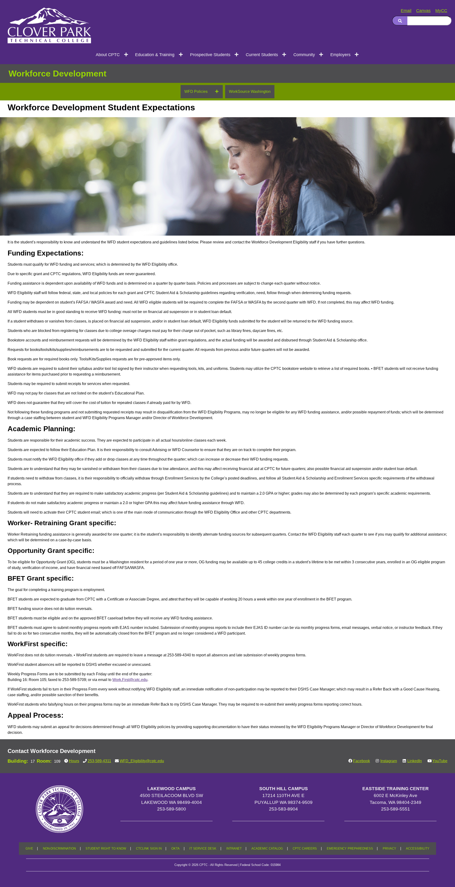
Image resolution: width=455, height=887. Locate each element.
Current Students (262, 54)
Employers (340, 54)
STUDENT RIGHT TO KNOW (106, 848)
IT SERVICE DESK (202, 848)
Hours (74, 761)
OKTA (175, 848)
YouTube (439, 761)
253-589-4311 (99, 761)
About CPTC (108, 54)
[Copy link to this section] (442, 123)
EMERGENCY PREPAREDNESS (350, 848)
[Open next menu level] (126, 54)
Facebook (361, 761)
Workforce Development (57, 73)
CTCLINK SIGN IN (149, 848)
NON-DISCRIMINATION (59, 848)
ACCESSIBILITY (417, 848)
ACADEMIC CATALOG (267, 848)
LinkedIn (414, 761)
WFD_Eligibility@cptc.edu (142, 761)
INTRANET (234, 848)
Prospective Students (210, 54)
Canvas (423, 10)
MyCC (441, 10)
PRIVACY (389, 848)
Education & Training (154, 54)
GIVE (29, 848)
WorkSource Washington (250, 92)
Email (406, 10)
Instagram (388, 761)
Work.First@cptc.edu (129, 680)
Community (304, 54)
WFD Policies (196, 92)
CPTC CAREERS (305, 848)
